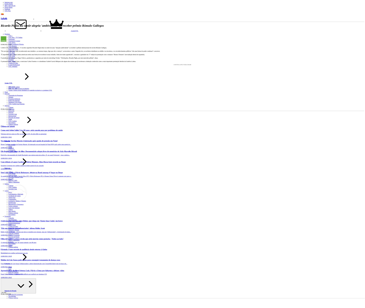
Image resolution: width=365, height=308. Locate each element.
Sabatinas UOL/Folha (14, 102)
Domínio (11, 59)
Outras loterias (12, 151)
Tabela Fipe (11, 197)
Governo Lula (12, 114)
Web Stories (12, 211)
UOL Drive (11, 42)
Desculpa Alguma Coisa (15, 177)
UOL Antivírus (12, 48)
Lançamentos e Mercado (15, 194)
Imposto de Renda (13, 237)
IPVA (10, 192)
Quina (10, 146)
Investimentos (12, 220)
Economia (8, 216)
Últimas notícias (13, 124)
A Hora (10, 172)
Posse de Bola (12, 175)
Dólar (10, 267)
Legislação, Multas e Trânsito (17, 201)
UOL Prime (11, 173)
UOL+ (10, 36)
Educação (11, 111)
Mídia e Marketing (13, 182)
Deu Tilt (10, 179)
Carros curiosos (13, 206)
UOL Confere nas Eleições (16, 104)
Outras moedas (12, 271)
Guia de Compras (13, 233)
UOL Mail (11, 53)
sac (5, 18)
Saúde (10, 119)
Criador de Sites (13, 63)
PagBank (7, 9)
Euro (9, 269)
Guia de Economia (14, 235)
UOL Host (11, 58)
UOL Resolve (12, 46)
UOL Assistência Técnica (16, 44)
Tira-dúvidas (12, 296)
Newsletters (11, 123)
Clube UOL (12, 54)
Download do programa (15, 294)
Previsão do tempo (13, 117)
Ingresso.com (9, 2)
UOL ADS (11, 56)
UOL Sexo (11, 51)
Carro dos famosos (14, 208)
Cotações (11, 218)
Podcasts (7, 168)
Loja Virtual (12, 61)
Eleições (10, 112)
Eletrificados (12, 203)
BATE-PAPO (9, 4)
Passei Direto (8, 7)
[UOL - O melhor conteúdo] (3, 15)
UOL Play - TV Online (15, 37)
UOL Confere (12, 121)
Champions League (14, 41)
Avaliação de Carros (14, 196)
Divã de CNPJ (12, 180)
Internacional (12, 116)
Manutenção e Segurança (15, 204)
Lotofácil (11, 148)
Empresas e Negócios (14, 221)
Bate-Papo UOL (13, 49)
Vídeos (10, 209)
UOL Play (8, 11)
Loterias (7, 141)
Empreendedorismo (14, 223)
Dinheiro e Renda (13, 230)
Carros (7, 191)
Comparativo (12, 199)
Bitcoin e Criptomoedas (15, 274)
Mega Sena (11, 145)
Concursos (11, 232)
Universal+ (11, 39)
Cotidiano (11, 109)
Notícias (7, 105)
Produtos (7, 34)
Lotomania (11, 150)
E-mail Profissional (14, 65)
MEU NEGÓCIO (10, 6)
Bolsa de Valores (13, 272)
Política (7, 184)
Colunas (10, 107)
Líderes (10, 238)
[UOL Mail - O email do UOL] (20, 31)
